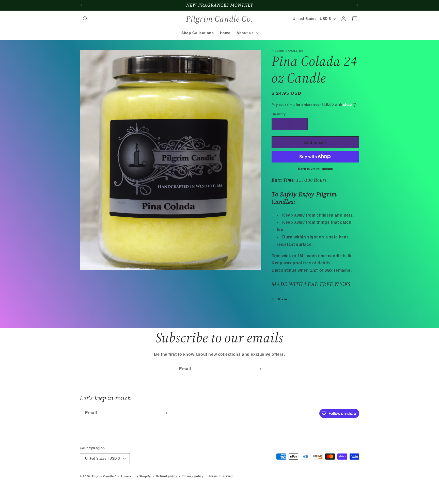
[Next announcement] (357, 5)
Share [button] (282, 299)
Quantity (279, 114)
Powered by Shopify (136, 476)
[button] (85, 18)
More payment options (315, 169)
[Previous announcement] (81, 5)
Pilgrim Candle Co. (106, 476)
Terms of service (221, 476)
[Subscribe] (259, 369)
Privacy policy (192, 476)
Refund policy (166, 476)
